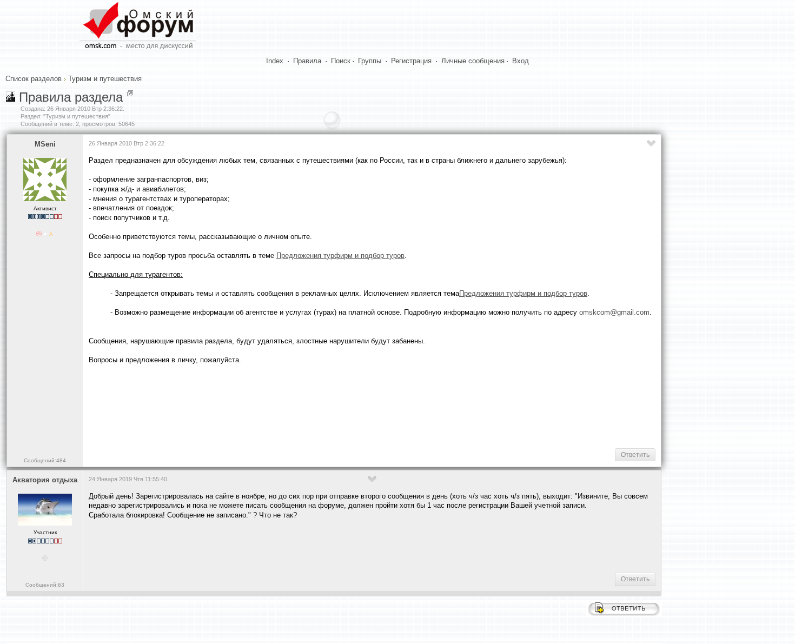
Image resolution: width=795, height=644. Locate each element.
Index (274, 61)
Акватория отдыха (44, 480)
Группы (369, 61)
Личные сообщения (473, 61)
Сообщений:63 (44, 585)
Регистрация (411, 61)
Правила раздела (71, 97)
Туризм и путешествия (105, 79)
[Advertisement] (285, 405)
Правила (307, 61)
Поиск (340, 61)
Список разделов (33, 79)
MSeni (45, 144)
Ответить (635, 455)
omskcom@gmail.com (614, 312)
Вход (520, 61)
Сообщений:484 (45, 460)
